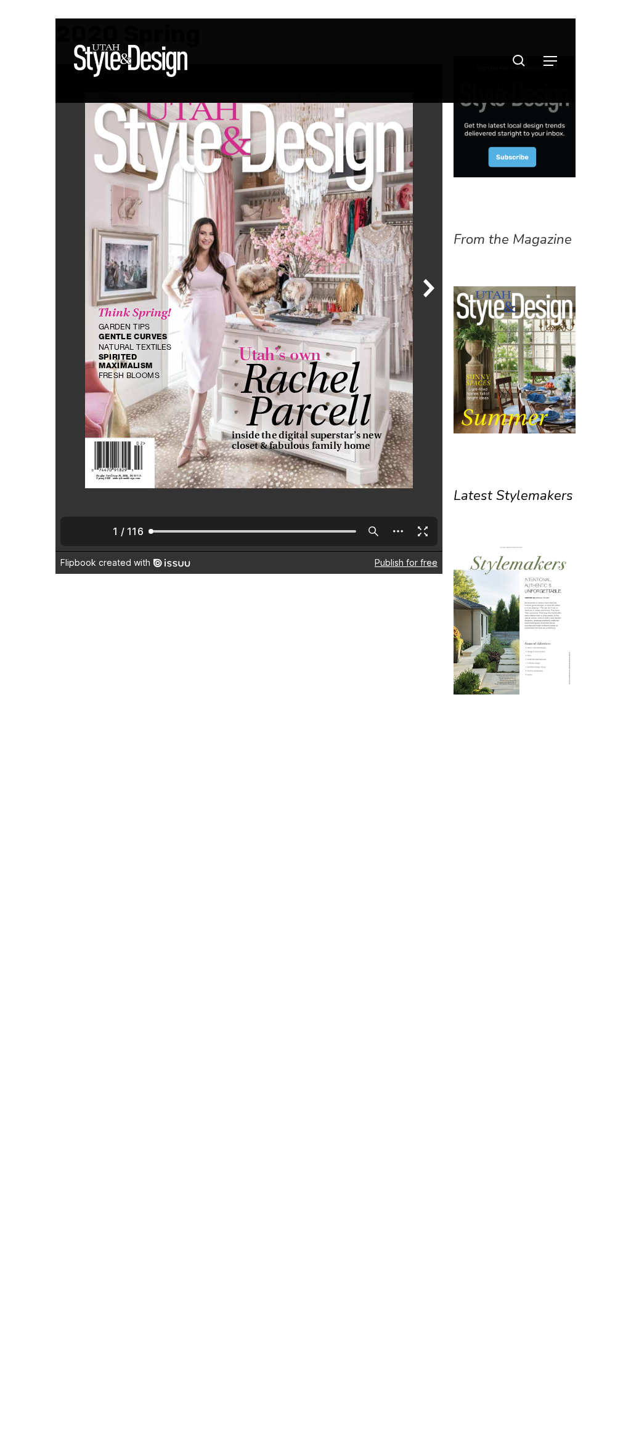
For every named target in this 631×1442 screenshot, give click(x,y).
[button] (550, 61)
